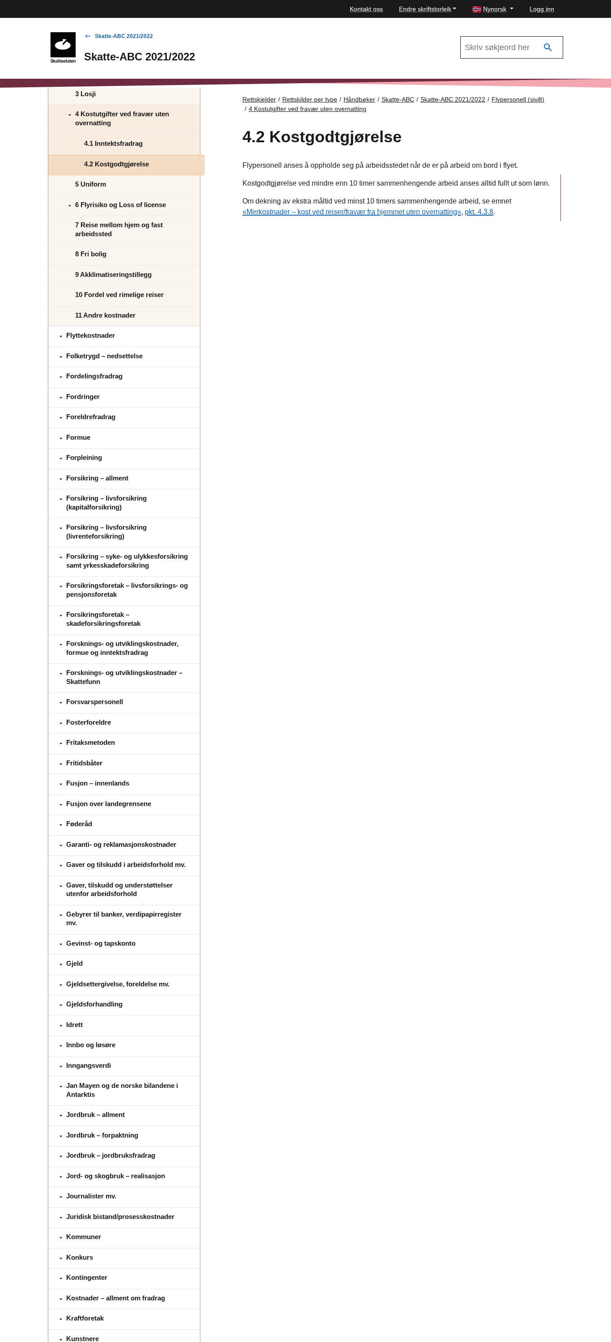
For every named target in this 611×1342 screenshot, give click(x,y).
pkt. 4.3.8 (479, 212)
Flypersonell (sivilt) (518, 99)
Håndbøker (359, 99)
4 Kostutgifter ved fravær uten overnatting (307, 108)
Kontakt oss (366, 9)
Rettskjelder (259, 99)
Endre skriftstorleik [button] (425, 9)
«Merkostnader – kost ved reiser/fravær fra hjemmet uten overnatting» (351, 212)
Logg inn (542, 9)
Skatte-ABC (398, 99)
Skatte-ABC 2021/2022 (124, 36)
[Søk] (548, 47)
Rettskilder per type (309, 99)
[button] (492, 9)
